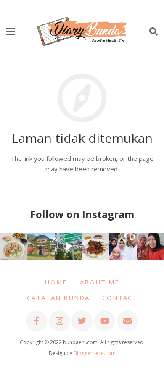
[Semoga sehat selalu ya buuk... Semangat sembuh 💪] (150, 246)
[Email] (127, 320)
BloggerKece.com (95, 353)
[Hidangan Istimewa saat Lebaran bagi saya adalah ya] (95, 246)
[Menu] (10, 31)
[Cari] (153, 31)
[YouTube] (104, 320)
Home (56, 282)
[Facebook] (36, 320)
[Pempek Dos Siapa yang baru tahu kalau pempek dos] (13, 246)
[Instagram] (59, 320)
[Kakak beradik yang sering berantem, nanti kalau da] (41, 246)
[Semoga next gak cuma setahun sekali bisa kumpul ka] (68, 246)
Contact (120, 297)
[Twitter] (82, 320)
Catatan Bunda (58, 297)
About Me (99, 282)
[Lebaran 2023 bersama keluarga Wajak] (123, 246)
